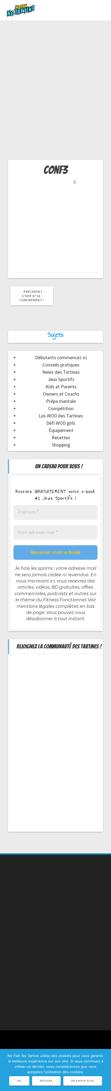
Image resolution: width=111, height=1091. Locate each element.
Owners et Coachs (61, 394)
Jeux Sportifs (61, 379)
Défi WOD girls (60, 423)
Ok (19, 1080)
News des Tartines (61, 372)
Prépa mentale (61, 401)
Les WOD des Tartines (61, 416)
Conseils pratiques (61, 365)
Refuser (46, 1080)
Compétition (61, 408)
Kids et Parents (61, 386)
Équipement (61, 430)
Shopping (61, 445)
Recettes (61, 437)
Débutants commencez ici (61, 357)
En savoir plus (82, 1080)
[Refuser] (104, 1070)
